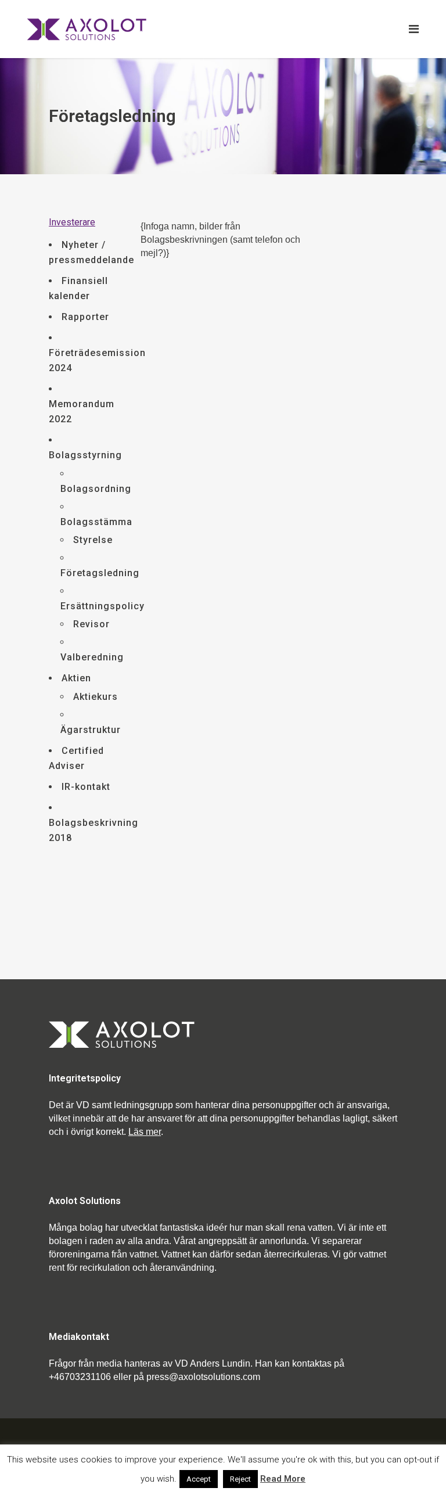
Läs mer (144, 1132)
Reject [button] (240, 1479)
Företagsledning (99, 572)
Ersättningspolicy (102, 606)
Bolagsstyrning (85, 455)
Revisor (91, 624)
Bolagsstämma (96, 521)
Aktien (76, 678)
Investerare (72, 222)
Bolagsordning (95, 488)
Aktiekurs (95, 696)
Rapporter (85, 316)
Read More (282, 1479)
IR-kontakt (86, 786)
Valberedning (92, 657)
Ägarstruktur (90, 729)
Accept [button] (198, 1479)
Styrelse (93, 539)
